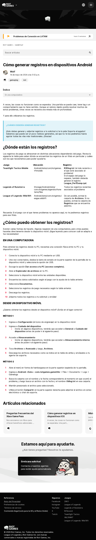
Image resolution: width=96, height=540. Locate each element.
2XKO (66, 501)
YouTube (55, 508)
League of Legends (72, 504)
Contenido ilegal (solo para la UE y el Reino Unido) (26, 511)
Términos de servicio (12, 508)
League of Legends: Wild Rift (76, 521)
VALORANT (68, 517)
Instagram (56, 504)
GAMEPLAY (19, 45)
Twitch (55, 514)
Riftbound (68, 511)
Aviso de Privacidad (12, 501)
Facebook (56, 501)
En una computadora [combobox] (13, 95)
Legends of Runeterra (73, 508)
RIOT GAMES (8, 45)
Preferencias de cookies (14, 504)
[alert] (48, 36)
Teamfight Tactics (72, 514)
